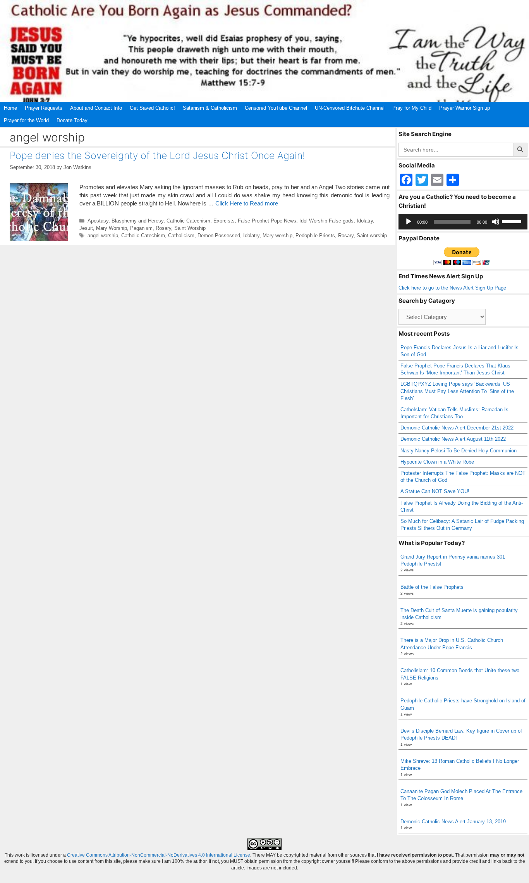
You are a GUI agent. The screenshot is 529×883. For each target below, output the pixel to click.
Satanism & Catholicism (210, 108)
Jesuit (86, 228)
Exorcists (224, 221)
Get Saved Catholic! (152, 108)
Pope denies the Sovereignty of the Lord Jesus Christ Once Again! (157, 155)
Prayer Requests (43, 108)
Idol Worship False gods (326, 221)
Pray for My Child (411, 108)
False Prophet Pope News (267, 221)
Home (10, 108)
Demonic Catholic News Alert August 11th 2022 (453, 439)
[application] (463, 221)
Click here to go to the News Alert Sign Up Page (452, 288)
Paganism (141, 228)
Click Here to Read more (246, 203)
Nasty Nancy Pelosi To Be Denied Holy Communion (458, 451)
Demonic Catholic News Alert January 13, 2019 (453, 821)
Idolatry (365, 221)
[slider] (513, 221)
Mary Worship (111, 228)
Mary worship (277, 235)
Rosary (163, 228)
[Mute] (496, 222)
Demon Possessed (219, 235)
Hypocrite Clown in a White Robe (437, 462)
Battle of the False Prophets (432, 587)
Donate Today (72, 120)
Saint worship (372, 235)
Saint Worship (190, 228)
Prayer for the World (26, 120)
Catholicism (181, 235)
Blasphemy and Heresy (137, 221)
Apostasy (98, 221)
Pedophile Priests (315, 235)
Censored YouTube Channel (276, 108)
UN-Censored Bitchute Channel (350, 108)
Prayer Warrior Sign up (464, 108)
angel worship (103, 235)
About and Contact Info (96, 108)
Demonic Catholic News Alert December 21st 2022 (457, 428)
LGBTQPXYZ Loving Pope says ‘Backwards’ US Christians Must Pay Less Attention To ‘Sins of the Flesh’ (457, 391)
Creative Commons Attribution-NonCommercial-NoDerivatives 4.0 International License (158, 855)
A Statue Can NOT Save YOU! (434, 491)
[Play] (408, 222)
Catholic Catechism (188, 221)
